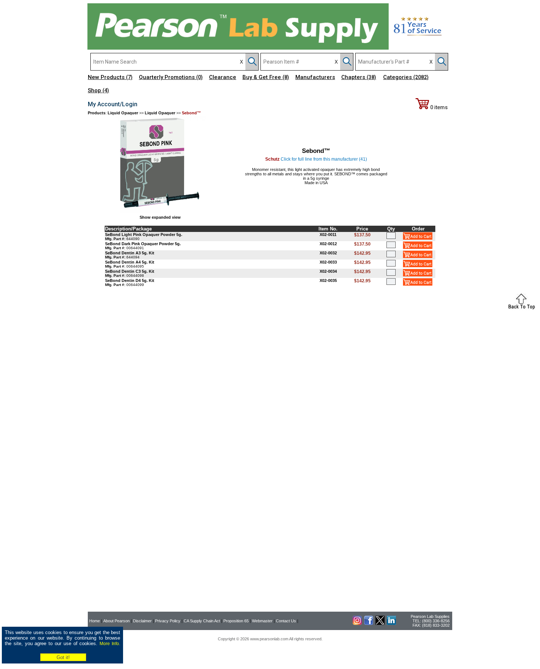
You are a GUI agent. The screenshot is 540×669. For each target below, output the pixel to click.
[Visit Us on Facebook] (368, 623)
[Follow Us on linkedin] (391, 623)
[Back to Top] (521, 309)
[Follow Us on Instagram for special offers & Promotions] (357, 623)
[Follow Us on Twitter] (380, 623)
